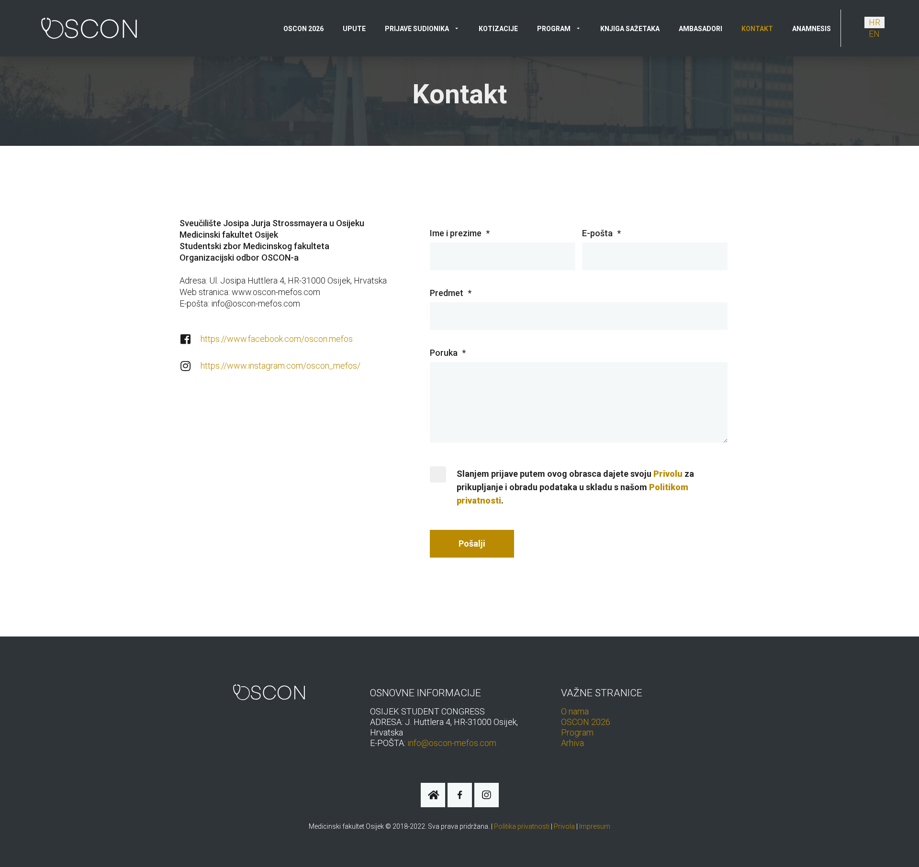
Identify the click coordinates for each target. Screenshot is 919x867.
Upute (354, 29)
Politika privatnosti (521, 826)
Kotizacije (498, 29)
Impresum (594, 826)
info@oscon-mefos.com (451, 743)
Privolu (668, 474)
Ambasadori (700, 29)
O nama (575, 711)
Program (577, 732)
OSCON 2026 (303, 29)
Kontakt (757, 29)
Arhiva (572, 743)
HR (874, 22)
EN (874, 34)
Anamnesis (811, 29)
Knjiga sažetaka (630, 29)
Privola (564, 826)
